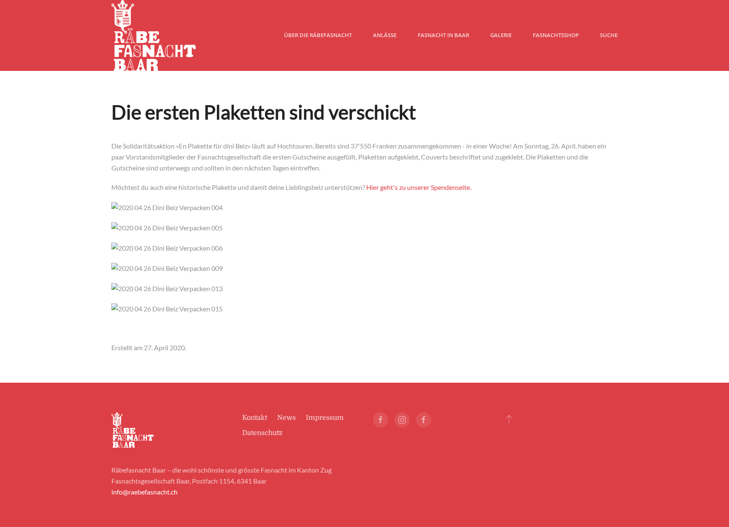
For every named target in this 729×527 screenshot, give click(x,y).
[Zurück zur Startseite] (153, 35)
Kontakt (254, 418)
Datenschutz (262, 433)
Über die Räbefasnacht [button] (318, 35)
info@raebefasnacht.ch (144, 492)
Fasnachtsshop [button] (556, 35)
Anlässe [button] (385, 35)
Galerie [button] (501, 35)
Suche (609, 35)
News (286, 418)
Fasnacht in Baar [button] (443, 35)
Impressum (325, 418)
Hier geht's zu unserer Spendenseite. (418, 187)
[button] (509, 419)
